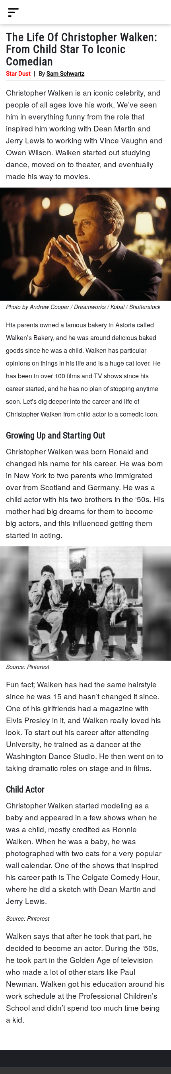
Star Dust (18, 73)
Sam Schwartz (65, 73)
